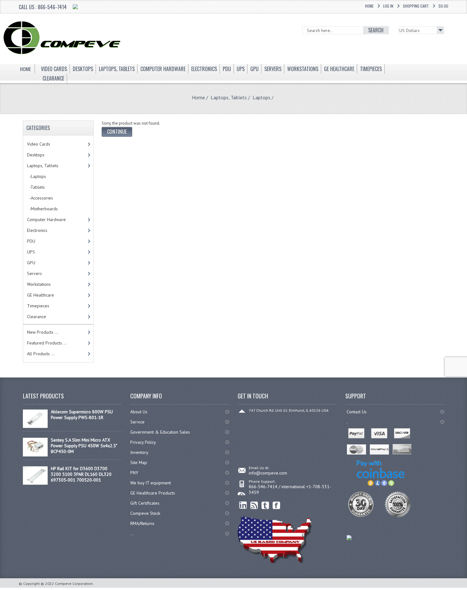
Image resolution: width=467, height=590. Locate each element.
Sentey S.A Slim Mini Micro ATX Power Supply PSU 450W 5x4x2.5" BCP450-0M (84, 445)
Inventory (139, 452)
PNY (134, 472)
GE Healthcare (40, 295)
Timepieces (38, 306)
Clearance (36, 316)
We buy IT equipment (150, 483)
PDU (31, 241)
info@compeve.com (268, 473)
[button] (466, 589)
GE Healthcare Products (152, 493)
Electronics (37, 230)
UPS (31, 252)
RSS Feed (254, 505)
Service (137, 422)
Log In (388, 6)
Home (369, 6)
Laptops (261, 97)
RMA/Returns (142, 523)
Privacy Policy (143, 442)
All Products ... (41, 354)
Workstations (39, 284)
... (132, 533)
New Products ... (42, 332)
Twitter (265, 505)
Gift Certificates (144, 503)
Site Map (138, 462)
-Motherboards (42, 209)
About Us (138, 412)
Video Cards (38, 144)
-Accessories (40, 198)
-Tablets (36, 187)
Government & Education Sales (160, 432)
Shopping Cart (416, 6)
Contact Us (357, 412)
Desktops (35, 155)
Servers (34, 273)
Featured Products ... (47, 343)
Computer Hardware (46, 219)
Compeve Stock (145, 513)
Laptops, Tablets (229, 97)
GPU (31, 263)
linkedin (243, 505)
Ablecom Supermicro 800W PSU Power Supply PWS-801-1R (82, 414)
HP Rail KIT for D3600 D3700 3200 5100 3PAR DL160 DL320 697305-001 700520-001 (81, 474)
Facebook (277, 505)
